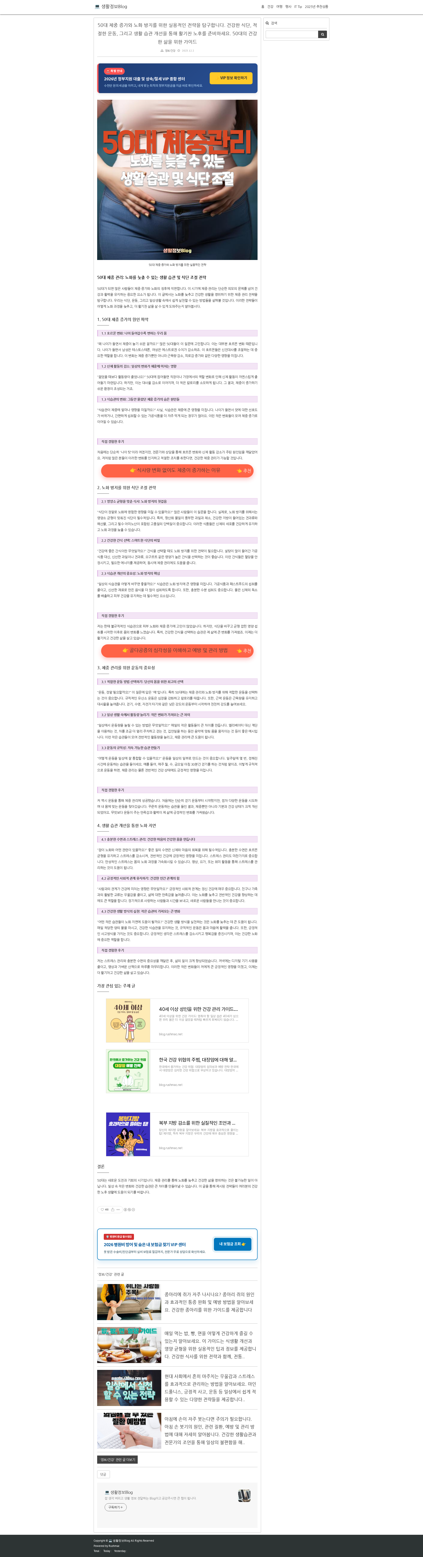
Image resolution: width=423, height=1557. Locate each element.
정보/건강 (170, 50)
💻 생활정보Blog (111, 6)
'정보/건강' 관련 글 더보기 (117, 1459)
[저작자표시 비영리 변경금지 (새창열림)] (129, 1209)
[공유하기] (112, 1209)
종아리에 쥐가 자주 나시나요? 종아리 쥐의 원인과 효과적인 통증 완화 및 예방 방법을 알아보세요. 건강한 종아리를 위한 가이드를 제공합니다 (209, 1302)
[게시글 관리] (118, 1209)
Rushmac (114, 1546)
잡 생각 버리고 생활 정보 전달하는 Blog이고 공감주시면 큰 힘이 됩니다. (151, 1498)
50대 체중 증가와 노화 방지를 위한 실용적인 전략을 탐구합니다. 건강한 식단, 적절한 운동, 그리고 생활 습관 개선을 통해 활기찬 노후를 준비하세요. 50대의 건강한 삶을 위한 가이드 (177, 33)
